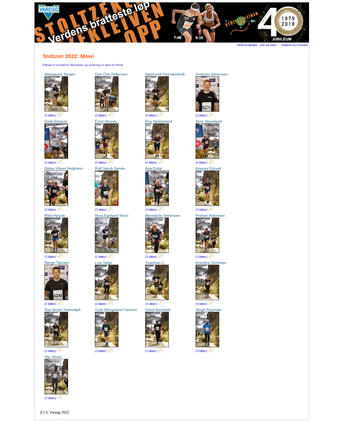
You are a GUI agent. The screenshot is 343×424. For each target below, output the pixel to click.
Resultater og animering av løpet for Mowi (96, 64)
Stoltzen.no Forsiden (294, 45)
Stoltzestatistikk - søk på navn (256, 45)
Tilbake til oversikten (55, 64)
